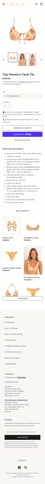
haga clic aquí (33, 447)
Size (4, 92)
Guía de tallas (10, 340)
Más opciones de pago (22, 140)
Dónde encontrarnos (13, 352)
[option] (13, 57)
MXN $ (22, 460)
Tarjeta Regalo (10, 364)
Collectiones (26, 475)
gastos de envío (26, 82)
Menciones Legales (11, 473)
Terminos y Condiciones (25, 473)
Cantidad (6, 102)
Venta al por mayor (12, 358)
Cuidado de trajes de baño (15, 346)
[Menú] (3, 4)
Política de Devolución (14, 334)
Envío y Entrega (11, 328)
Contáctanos (10, 322)
